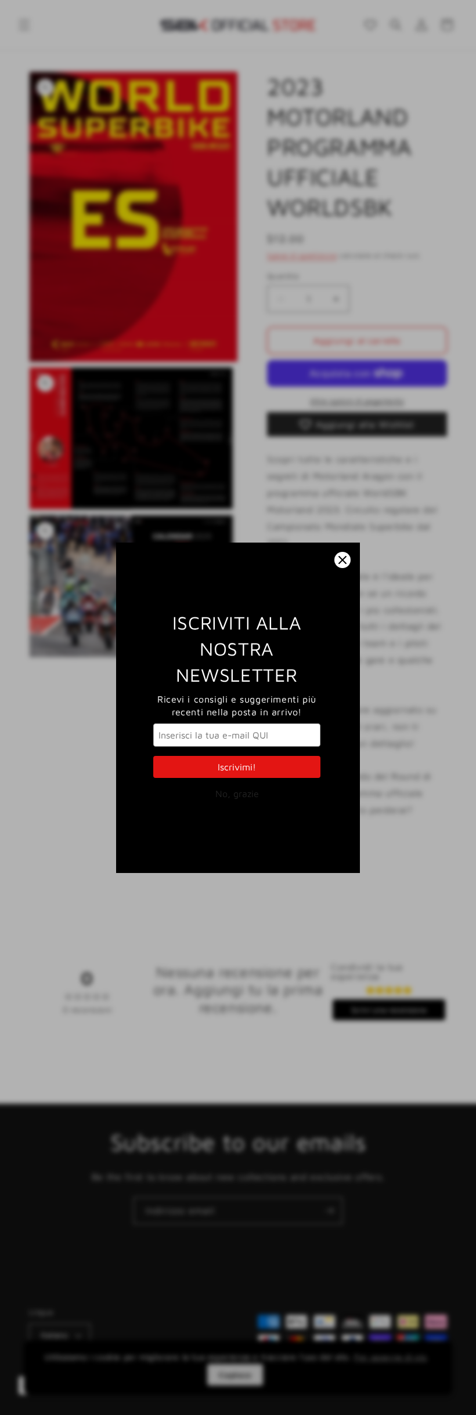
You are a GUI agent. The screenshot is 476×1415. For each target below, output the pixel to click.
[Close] (342, 560)
